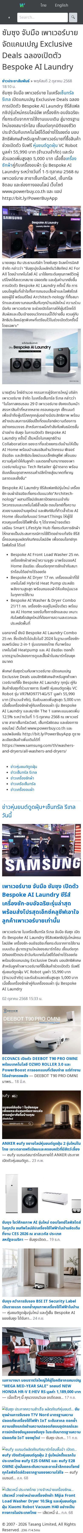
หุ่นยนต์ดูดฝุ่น (45, 145)
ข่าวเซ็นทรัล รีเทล (24, 772)
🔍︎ (73, 17)
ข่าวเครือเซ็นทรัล (23, 784)
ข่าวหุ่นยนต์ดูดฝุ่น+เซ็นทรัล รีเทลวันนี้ (39, 811)
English (61, 5)
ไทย (43, 5)
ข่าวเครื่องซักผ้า (22, 778)
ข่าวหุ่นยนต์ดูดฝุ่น (24, 767)
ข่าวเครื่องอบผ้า (22, 790)
